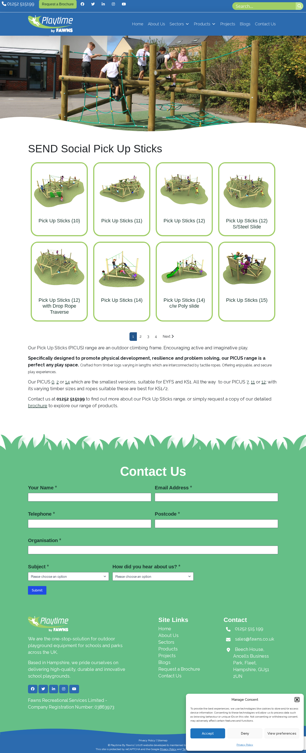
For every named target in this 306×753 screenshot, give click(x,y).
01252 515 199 (249, 628)
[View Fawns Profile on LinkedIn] (103, 4)
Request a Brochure (58, 4)
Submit (37, 590)
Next (167, 336)
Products (202, 24)
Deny (245, 733)
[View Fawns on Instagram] (113, 4)
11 (253, 382)
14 (67, 382)
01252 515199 (20, 4)
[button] (297, 699)
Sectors (177, 24)
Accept (208, 733)
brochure (37, 405)
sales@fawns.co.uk (254, 639)
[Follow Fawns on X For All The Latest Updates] (93, 4)
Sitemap (162, 740)
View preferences (281, 733)
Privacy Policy (245, 744)
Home (137, 24)
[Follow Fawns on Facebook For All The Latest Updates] (82, 4)
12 (263, 382)
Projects (227, 24)
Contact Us (265, 24)
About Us (156, 24)
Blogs (245, 24)
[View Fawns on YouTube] (124, 4)
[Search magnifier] (299, 6)
